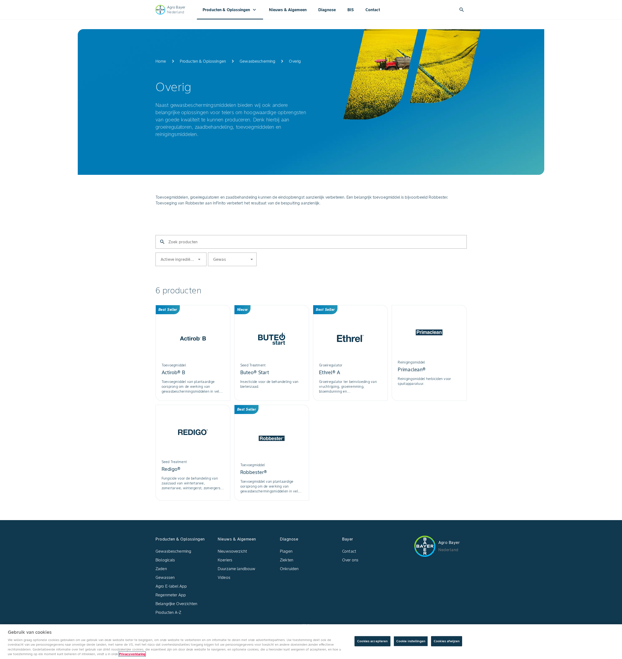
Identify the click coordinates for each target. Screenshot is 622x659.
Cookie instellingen (410, 641)
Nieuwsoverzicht (232, 551)
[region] (311, 641)
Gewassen (165, 577)
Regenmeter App (171, 594)
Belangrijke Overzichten (176, 603)
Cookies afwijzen (446, 641)
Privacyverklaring (132, 654)
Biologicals (165, 560)
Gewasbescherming (173, 551)
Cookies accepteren (372, 641)
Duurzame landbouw (237, 568)
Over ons (350, 560)
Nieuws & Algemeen (288, 9)
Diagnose (327, 9)
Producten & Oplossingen (230, 10)
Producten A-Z (168, 612)
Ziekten (286, 560)
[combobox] (248, 259)
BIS (350, 9)
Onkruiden (289, 568)
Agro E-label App (171, 586)
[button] (180, 259)
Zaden (161, 568)
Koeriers (225, 560)
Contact (372, 9)
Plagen (286, 551)
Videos (224, 577)
